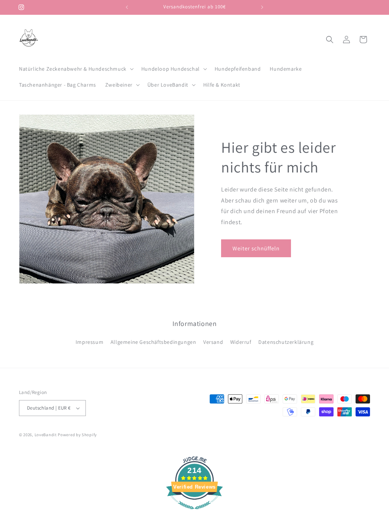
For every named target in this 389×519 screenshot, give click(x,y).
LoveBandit (46, 434)
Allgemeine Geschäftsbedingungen (153, 342)
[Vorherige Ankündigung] (127, 7)
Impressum (89, 342)
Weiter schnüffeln (256, 248)
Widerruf (240, 342)
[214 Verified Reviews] (194, 513)
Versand (213, 342)
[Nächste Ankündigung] (262, 7)
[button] (75, 69)
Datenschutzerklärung (285, 342)
